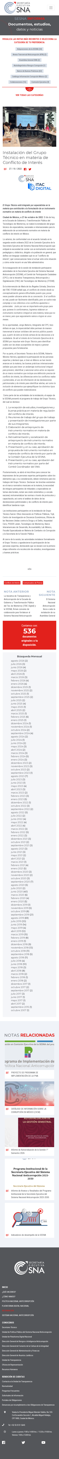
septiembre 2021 (20, 845)
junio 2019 (16, 924)
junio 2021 (16, 852)
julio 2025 (16, 700)
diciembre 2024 (19, 723)
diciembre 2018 (19, 944)
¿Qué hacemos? (9, 1292)
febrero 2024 (18, 756)
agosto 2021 (17, 848)
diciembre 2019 (19, 905)
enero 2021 (17, 868)
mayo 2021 (17, 855)
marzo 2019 (17, 934)
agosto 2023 (18, 776)
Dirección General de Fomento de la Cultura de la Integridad (25, 1346)
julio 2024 (16, 740)
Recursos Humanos (10, 1369)
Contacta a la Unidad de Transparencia (17, 1381)
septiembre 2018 (20, 954)
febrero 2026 (18, 680)
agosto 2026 (17, 660)
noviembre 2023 (20, 766)
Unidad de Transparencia (11, 1360)
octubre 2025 (18, 693)
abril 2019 (16, 931)
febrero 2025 (18, 717)
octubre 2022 (18, 806)
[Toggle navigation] (51, 7)
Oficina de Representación (12, 1365)
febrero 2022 (18, 832)
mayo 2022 (17, 822)
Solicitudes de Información (12, 1395)
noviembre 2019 (20, 908)
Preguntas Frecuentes (10, 1391)
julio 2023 (16, 779)
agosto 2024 (18, 736)
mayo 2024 (17, 746)
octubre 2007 (18, 1010)
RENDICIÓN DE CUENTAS (13, 1376)
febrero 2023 (18, 796)
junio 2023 (17, 783)
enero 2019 (17, 941)
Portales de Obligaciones (12, 1400)
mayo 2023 (17, 786)
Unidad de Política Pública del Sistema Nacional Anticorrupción (27, 1332)
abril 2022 (16, 825)
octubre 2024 (18, 730)
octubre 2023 (18, 769)
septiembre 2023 (20, 773)
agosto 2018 (17, 957)
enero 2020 (17, 901)
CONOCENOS (8, 1322)
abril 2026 (16, 674)
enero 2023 (17, 799)
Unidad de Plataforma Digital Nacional (17, 1336)
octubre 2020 (18, 878)
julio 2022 (16, 815)
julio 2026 (16, 664)
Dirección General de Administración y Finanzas (21, 1350)
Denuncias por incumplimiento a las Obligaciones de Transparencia (28, 1405)
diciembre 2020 (19, 872)
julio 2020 (16, 888)
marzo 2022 (17, 829)
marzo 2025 (17, 713)
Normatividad (7, 1386)
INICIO (5, 1287)
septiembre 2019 (20, 914)
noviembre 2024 (20, 726)
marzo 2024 (17, 753)
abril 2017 (16, 1003)
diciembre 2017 (19, 984)
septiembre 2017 (20, 990)
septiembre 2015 (20, 1007)
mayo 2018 (17, 967)
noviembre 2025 (20, 690)
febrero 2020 (18, 898)
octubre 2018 (18, 951)
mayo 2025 (17, 707)
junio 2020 (17, 891)
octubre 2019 (18, 911)
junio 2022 (17, 819)
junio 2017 (16, 997)
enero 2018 (17, 980)
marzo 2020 (17, 895)
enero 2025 (17, 720)
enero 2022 (17, 835)
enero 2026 (17, 684)
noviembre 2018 (20, 947)
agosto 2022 (18, 812)
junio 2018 (16, 964)
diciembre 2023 (19, 763)
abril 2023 (16, 789)
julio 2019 (16, 921)
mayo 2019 (17, 928)
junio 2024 (17, 743)
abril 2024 (16, 750)
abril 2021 (16, 858)
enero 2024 (17, 759)
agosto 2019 (17, 918)
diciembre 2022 (19, 802)
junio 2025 (17, 703)
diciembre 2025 (19, 687)
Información (8, 1310)
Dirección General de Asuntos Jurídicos (17, 1355)
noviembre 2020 (20, 875)
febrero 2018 (18, 977)
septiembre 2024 (20, 733)
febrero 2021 (18, 865)
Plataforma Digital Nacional (15, 1306)
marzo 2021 (17, 862)
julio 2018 (16, 961)
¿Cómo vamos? (8, 1296)
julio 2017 (16, 994)
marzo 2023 (17, 792)
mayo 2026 (17, 670)
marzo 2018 (17, 974)
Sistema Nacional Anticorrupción (18, 1315)
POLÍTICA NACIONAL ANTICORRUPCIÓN (18, 1301)
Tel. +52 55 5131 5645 (16, 1425)
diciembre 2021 (19, 839)
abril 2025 (16, 710)
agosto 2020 (18, 885)
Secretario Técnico (9, 1327)
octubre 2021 (18, 842)
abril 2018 (16, 970)
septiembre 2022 (20, 809)
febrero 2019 (18, 937)
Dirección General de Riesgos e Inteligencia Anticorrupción (25, 1341)
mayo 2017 (17, 1000)
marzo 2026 (17, 677)
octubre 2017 (18, 987)
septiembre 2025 (20, 697)
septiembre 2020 (20, 881)
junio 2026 (17, 667)
